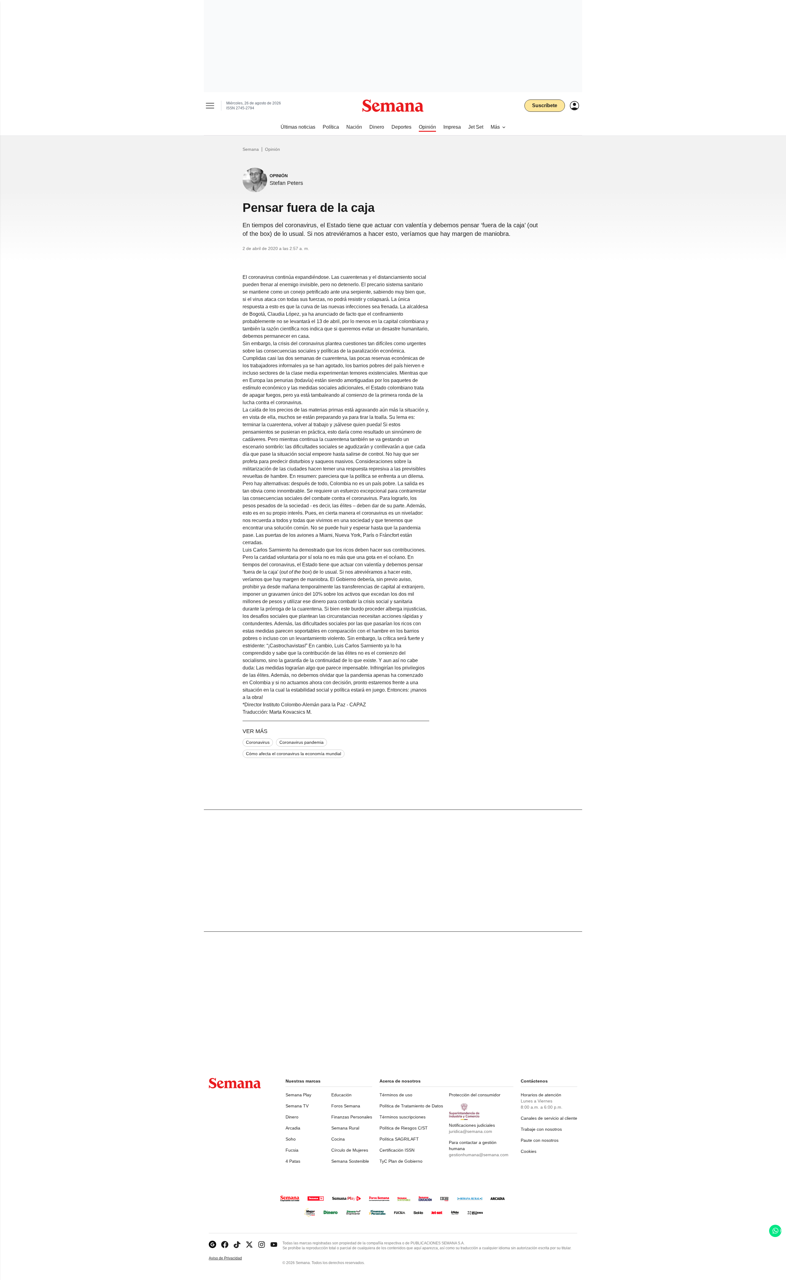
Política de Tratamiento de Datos (411, 1105)
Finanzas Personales (351, 1116)
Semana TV (297, 1105)
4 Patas (293, 1161)
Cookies (528, 1151)
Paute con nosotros (539, 1140)
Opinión (272, 149)
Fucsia (292, 1150)
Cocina (338, 1139)
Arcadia (293, 1128)
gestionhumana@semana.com (478, 1154)
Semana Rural (345, 1128)
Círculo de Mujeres (349, 1150)
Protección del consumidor (474, 1094)
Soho (291, 1139)
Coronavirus (258, 742)
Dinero (292, 1116)
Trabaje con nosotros (541, 1129)
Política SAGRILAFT (399, 1139)
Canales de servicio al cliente (549, 1118)
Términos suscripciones (402, 1116)
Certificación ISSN (396, 1150)
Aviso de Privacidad (232, 1258)
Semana (251, 149)
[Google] (212, 1244)
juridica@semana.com (470, 1131)
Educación (341, 1094)
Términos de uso (395, 1094)
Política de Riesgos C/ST (403, 1128)
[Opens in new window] (224, 1244)
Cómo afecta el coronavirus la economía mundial (293, 753)
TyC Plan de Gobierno (400, 1161)
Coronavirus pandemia (301, 742)
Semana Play (298, 1094)
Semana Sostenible (350, 1161)
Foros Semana (345, 1105)
